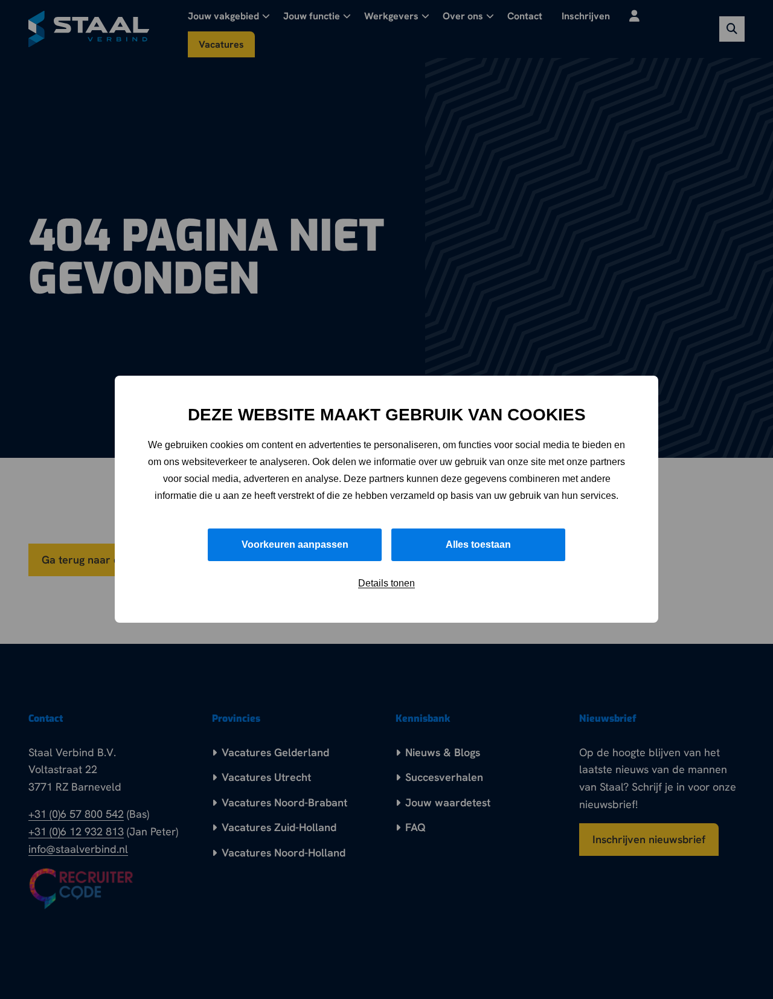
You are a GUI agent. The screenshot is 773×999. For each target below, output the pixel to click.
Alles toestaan (478, 545)
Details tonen (386, 584)
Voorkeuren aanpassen (295, 545)
